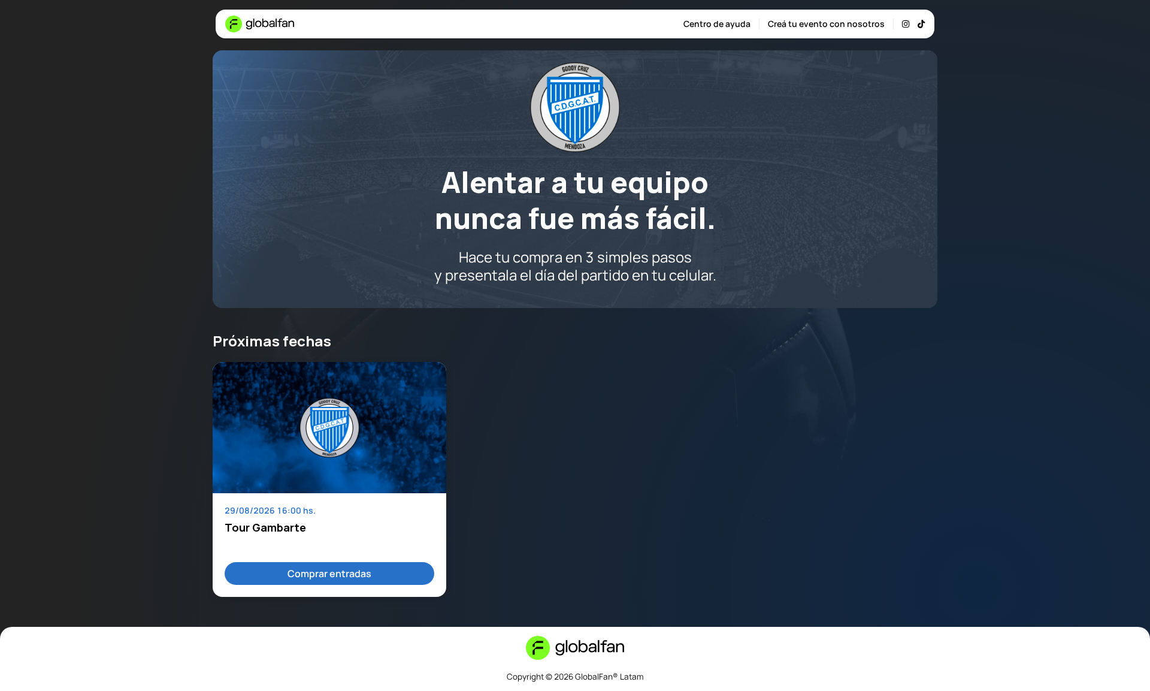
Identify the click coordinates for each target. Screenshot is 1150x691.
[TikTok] (921, 24)
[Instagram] (905, 24)
